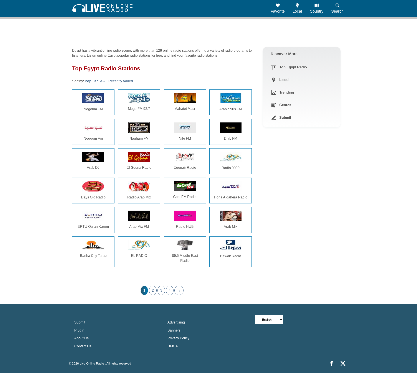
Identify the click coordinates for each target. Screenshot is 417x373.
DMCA (172, 346)
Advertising (176, 322)
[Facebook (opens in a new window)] (331, 363)
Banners (173, 330)
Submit (79, 322)
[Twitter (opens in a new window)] (343, 363)
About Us (81, 338)
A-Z (103, 81)
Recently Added (120, 81)
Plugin (79, 330)
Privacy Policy (178, 338)
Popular (91, 81)
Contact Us (82, 346)
